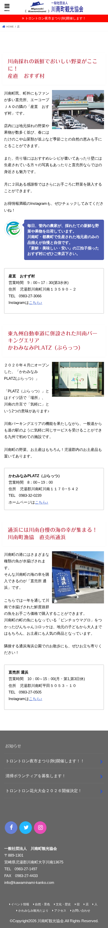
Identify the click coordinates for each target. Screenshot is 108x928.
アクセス (60, 910)
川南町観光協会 (50, 921)
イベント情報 (20, 904)
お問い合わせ (81, 910)
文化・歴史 (63, 904)
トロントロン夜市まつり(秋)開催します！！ (45, 761)
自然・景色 (42, 904)
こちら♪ (35, 302)
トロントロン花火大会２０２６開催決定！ (44, 790)
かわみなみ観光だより (33, 910)
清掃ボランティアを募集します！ (36, 775)
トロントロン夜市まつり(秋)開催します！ (55, 18)
